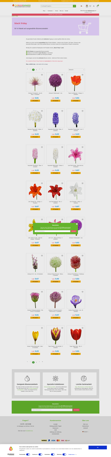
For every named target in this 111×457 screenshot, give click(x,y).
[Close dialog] (76, 224)
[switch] (40, 454)
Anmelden (74, 231)
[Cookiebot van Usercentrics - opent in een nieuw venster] (11, 454)
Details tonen (72, 454)
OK (97, 447)
